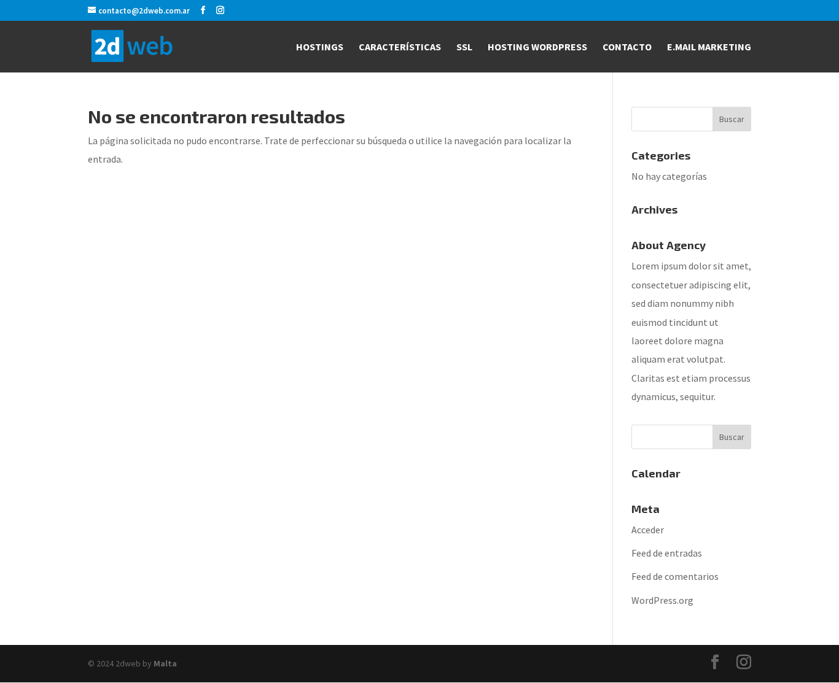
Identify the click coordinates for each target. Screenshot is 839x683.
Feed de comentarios (675, 576)
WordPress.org (662, 600)
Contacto (627, 47)
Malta (165, 663)
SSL (464, 47)
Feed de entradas (666, 553)
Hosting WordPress (537, 47)
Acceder (647, 529)
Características (400, 47)
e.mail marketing (709, 47)
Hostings (319, 47)
